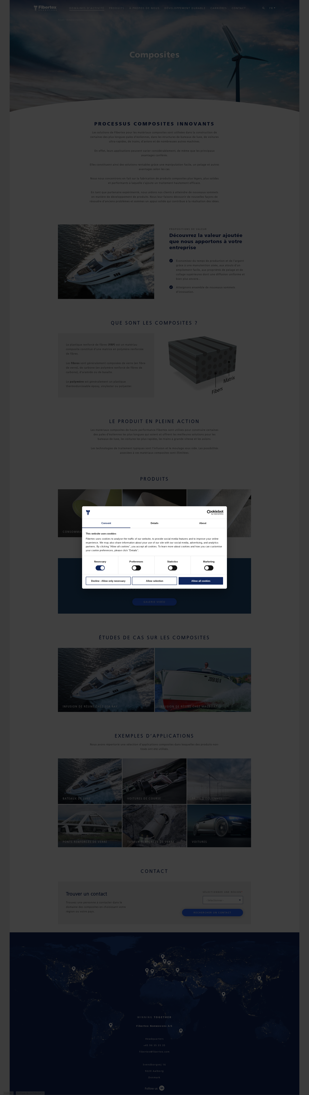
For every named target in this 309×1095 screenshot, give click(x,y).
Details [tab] (155, 523)
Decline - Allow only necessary (108, 580)
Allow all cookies (200, 580)
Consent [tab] (106, 523)
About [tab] (202, 523)
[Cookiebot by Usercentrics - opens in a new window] (209, 512)
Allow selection (154, 580)
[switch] (136, 568)
